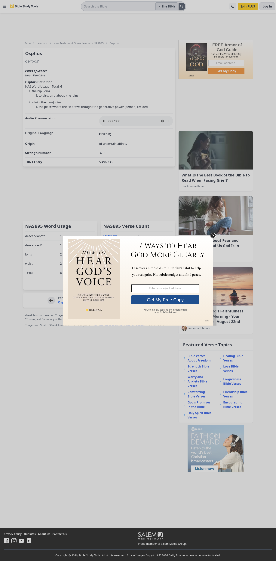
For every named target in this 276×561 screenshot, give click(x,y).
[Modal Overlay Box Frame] (138, 281)
